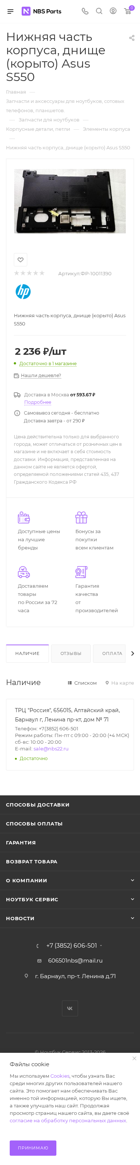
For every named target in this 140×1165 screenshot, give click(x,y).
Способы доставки (38, 805)
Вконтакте (70, 1008)
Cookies (59, 1076)
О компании (26, 880)
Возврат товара (31, 861)
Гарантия (21, 843)
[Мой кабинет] (113, 11)
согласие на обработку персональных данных (68, 1120)
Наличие (27, 653)
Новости (20, 918)
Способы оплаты (34, 824)
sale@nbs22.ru (51, 749)
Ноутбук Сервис (32, 899)
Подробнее (37, 402)
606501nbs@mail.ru (75, 960)
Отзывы (71, 653)
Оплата (112, 653)
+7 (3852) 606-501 (71, 946)
